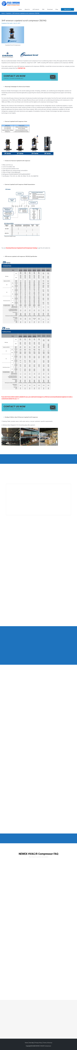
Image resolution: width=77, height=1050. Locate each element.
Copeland (4, 23)
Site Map (31, 1042)
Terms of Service (47, 1042)
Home (26, 1042)
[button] (67, 9)
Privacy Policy (38, 1042)
